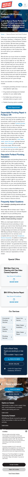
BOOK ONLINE (14, 364)
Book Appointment (14, 107)
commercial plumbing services (9, 147)
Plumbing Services (5, 337)
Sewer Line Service (19, 319)
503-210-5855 (15, 359)
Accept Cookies (14, 464)
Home (2, 34)
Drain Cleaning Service (4, 329)
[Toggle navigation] (25, 4)
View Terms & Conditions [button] (14, 276)
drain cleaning (9, 143)
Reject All (14, 469)
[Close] (26, 431)
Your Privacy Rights (14, 473)
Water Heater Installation (20, 326)
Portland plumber (20, 123)
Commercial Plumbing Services (5, 320)
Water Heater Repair (20, 333)
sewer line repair (9, 141)
